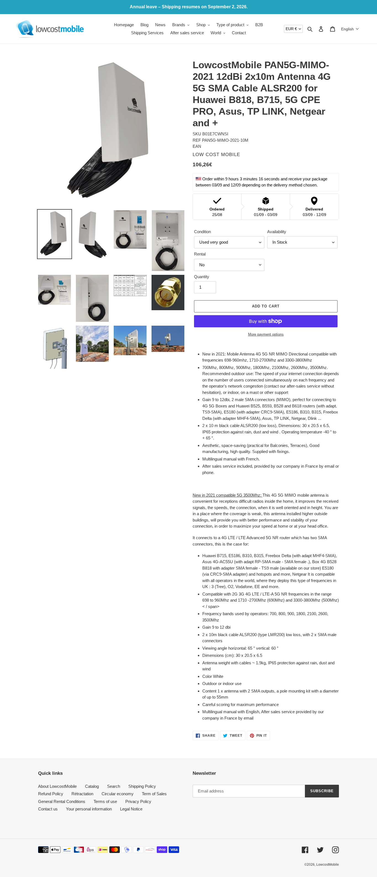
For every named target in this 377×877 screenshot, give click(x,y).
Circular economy (118, 793)
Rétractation (82, 793)
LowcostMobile (327, 865)
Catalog (92, 786)
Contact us (48, 809)
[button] (350, 29)
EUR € (291, 29)
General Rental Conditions (61, 801)
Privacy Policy (138, 801)
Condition (202, 231)
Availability (276, 231)
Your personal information (89, 809)
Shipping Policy (142, 786)
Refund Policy (50, 793)
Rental (200, 254)
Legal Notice (131, 809)
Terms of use (105, 801)
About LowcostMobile (57, 786)
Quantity (201, 276)
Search (113, 786)
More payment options (266, 334)
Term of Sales (154, 793)
